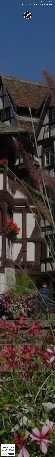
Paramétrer (5, 453)
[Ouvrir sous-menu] (24, 4)
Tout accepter (11, 453)
